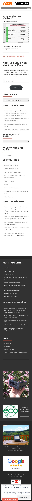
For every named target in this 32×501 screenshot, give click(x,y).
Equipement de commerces (12, 188)
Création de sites (9, 271)
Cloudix (6, 184)
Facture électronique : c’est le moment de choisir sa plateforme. (16, 316)
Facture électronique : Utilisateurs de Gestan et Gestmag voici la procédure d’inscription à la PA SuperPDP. (15, 113)
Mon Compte (8, 197)
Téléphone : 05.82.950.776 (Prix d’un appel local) (16, 475)
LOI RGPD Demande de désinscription (15, 352)
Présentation (7, 343)
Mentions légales (9, 349)
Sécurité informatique (11, 165)
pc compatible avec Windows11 (13, 56)
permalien (15, 48)
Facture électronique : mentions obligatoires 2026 (13, 329)
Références (7, 346)
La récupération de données (12, 172)
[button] (4, 398)
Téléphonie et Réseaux (11, 168)
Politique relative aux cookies (22, 493)
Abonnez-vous (16, 87)
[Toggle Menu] (28, 8)
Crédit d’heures (9, 181)
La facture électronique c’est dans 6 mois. (16, 129)
